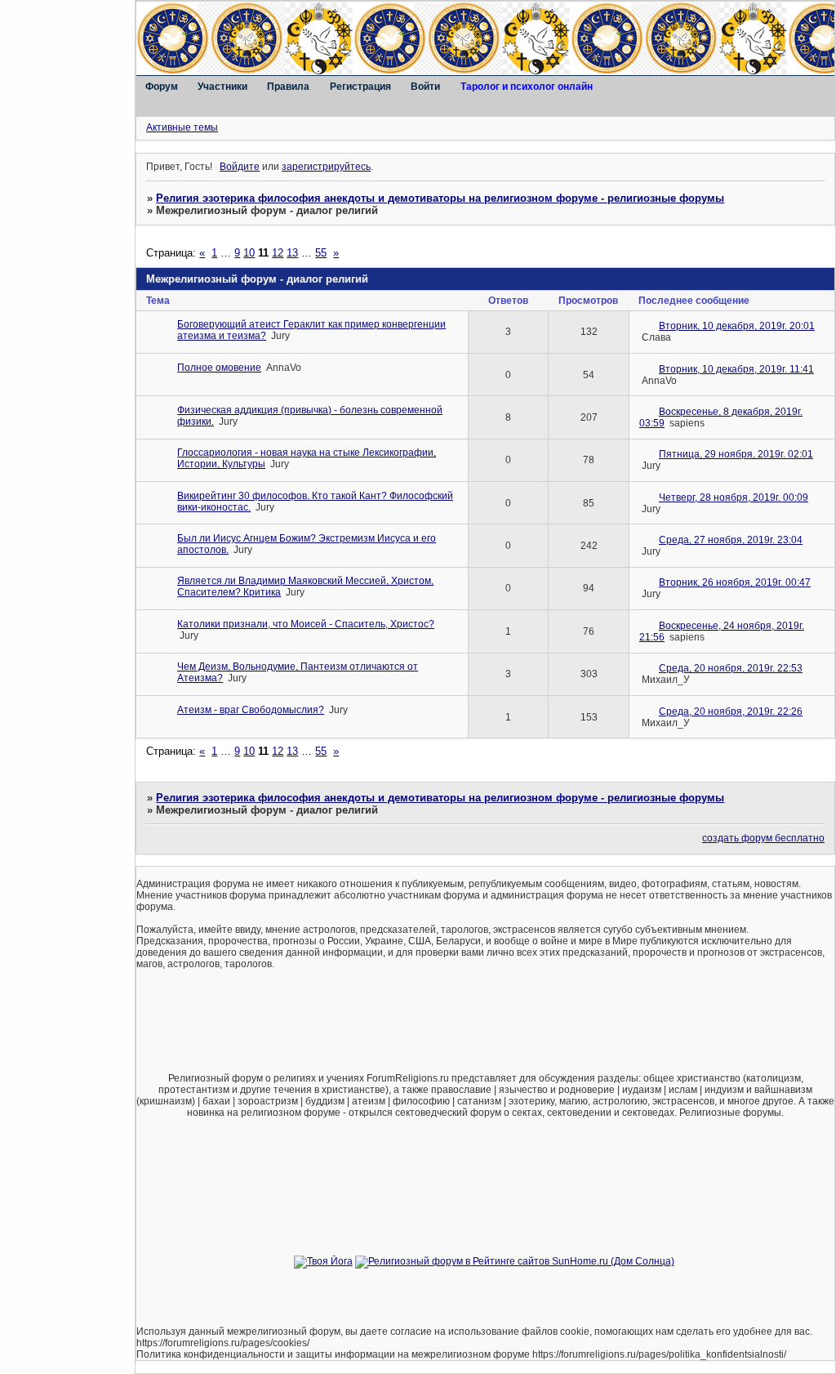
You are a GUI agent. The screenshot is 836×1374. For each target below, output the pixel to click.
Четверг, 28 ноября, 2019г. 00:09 (733, 497)
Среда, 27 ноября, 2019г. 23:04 (731, 540)
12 (277, 253)
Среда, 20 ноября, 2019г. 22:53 (731, 668)
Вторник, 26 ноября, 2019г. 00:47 (735, 582)
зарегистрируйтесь (326, 166)
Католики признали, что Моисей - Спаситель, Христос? (305, 624)
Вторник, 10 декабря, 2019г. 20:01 (737, 326)
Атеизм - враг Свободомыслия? (250, 710)
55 (321, 253)
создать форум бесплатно (763, 838)
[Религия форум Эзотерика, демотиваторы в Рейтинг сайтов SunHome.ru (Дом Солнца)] (514, 1261)
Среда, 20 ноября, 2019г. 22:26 (731, 711)
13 (292, 253)
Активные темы (182, 127)
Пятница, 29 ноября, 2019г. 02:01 (736, 454)
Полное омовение (219, 367)
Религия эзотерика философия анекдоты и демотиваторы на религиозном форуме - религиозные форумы (440, 198)
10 (249, 253)
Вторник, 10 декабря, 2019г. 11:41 (736, 369)
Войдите (240, 166)
